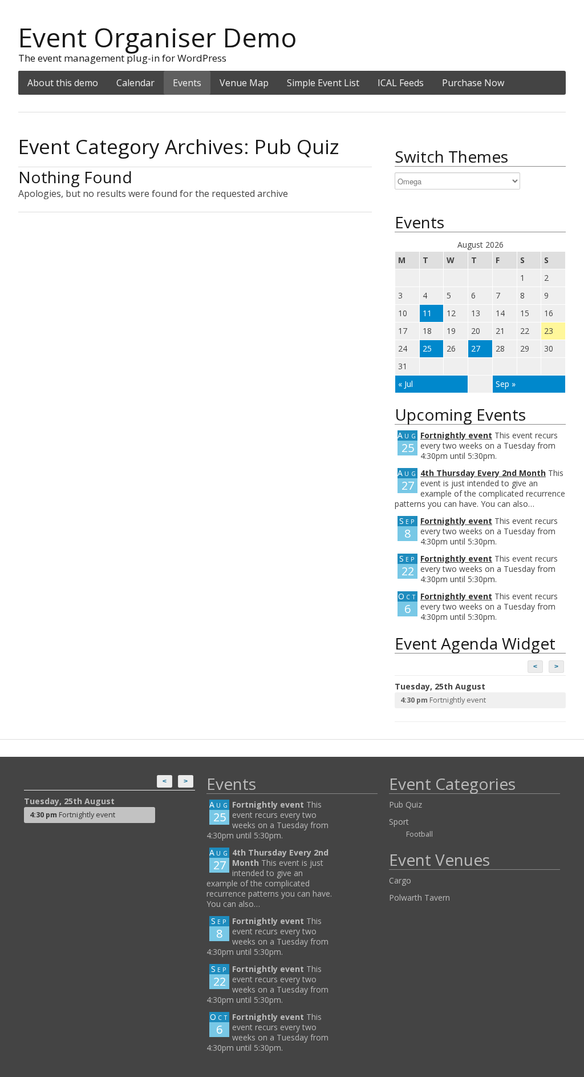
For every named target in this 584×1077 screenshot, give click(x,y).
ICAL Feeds (401, 82)
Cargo (400, 880)
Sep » (506, 383)
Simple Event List (323, 82)
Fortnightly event (456, 435)
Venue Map (244, 82)
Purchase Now (473, 82)
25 (427, 348)
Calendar (135, 82)
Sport (399, 821)
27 (475, 348)
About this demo (62, 82)
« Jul (405, 383)
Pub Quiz (405, 804)
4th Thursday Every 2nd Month (483, 472)
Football (419, 834)
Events (187, 82)
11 (427, 313)
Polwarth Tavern (419, 897)
